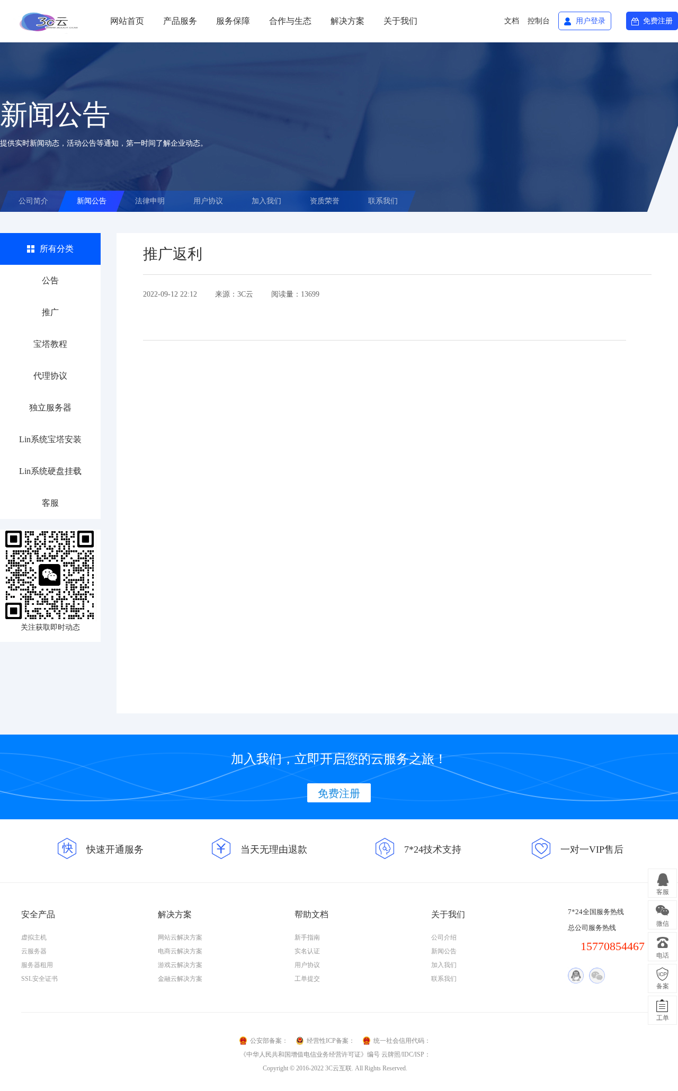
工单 (662, 1018)
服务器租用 (37, 965)
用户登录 (590, 21)
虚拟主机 (34, 937)
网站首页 (127, 20)
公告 (50, 280)
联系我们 (383, 201)
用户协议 (208, 201)
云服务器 (34, 951)
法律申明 (150, 201)
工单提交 (307, 978)
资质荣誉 (325, 201)
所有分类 (57, 248)
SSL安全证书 (39, 978)
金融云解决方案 (180, 978)
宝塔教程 (50, 343)
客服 (50, 502)
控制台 (539, 21)
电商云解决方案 (180, 951)
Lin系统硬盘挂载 (50, 471)
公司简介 (33, 201)
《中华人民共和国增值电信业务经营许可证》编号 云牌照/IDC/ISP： (335, 1054)
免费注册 (658, 21)
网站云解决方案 (180, 937)
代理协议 (50, 375)
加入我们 (266, 201)
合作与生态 (290, 20)
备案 (662, 986)
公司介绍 (444, 937)
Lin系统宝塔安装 (50, 439)
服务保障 (233, 20)
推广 (50, 312)
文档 (511, 21)
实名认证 (307, 951)
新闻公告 (91, 201)
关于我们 (400, 20)
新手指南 (307, 937)
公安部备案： (269, 1040)
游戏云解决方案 (180, 965)
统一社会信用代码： (402, 1040)
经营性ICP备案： (331, 1040)
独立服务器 (50, 407)
